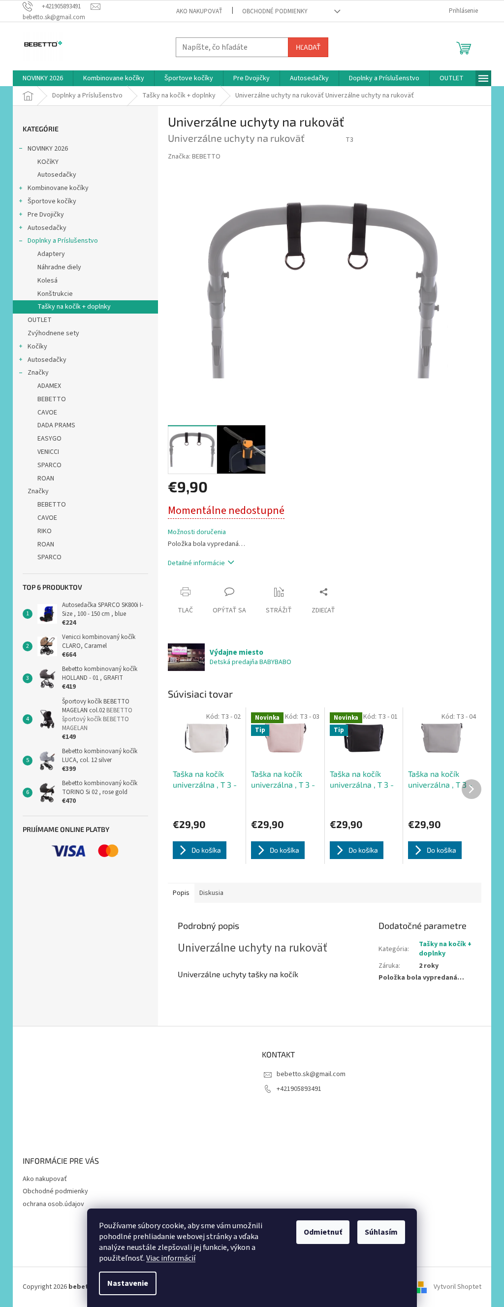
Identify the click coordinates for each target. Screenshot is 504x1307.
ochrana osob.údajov (53, 1204)
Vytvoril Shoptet (457, 1287)
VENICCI (48, 452)
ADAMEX (49, 386)
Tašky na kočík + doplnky (74, 307)
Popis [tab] (181, 893)
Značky (38, 373)
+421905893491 (299, 1089)
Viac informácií (170, 1258)
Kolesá (47, 281)
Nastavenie (127, 1283)
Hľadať (308, 47)
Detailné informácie (196, 563)
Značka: (194, 156)
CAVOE (47, 412)
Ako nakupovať (199, 11)
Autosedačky (56, 175)
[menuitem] (43, 78)
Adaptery (51, 254)
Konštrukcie (55, 294)
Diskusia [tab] (211, 893)
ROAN (45, 478)
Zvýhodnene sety (53, 333)
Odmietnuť (323, 1232)
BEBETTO (51, 399)
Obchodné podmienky (275, 11)
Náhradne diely (59, 267)
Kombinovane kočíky (58, 188)
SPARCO (49, 465)
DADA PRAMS (56, 425)
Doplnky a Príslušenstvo (63, 241)
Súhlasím (381, 1232)
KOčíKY (48, 162)
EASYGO (49, 439)
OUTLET (40, 320)
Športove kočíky (52, 201)
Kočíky (37, 346)
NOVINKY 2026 (48, 149)
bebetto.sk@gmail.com (311, 1074)
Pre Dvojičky (46, 215)
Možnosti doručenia (197, 532)
